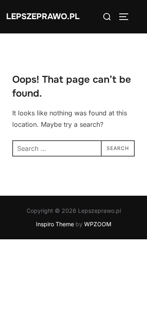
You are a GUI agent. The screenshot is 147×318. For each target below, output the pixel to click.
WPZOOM (97, 224)
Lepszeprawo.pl (43, 16)
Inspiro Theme (55, 224)
